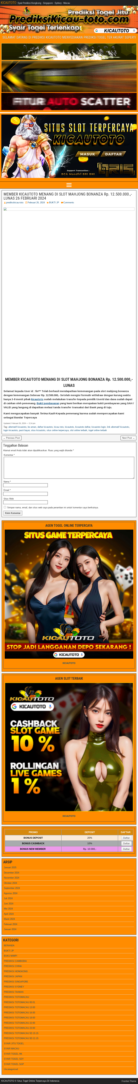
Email (7, 490)
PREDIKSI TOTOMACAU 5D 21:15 (21, 1038)
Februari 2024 (10, 924)
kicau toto (59, 427)
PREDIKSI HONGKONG (16, 971)
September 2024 (12, 888)
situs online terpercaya (58, 430)
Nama (7, 481)
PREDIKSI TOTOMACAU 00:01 (19, 1002)
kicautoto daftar (82, 427)
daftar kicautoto (45, 427)
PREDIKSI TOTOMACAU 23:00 (19, 1028)
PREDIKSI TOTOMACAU (16, 997)
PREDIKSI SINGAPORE (16, 981)
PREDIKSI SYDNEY (14, 986)
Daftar (126, 837)
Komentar (9, 455)
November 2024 (11, 877)
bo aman (32, 427)
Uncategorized (11, 1069)
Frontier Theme (129, 1081)
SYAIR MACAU (11, 1048)
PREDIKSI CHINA (13, 966)
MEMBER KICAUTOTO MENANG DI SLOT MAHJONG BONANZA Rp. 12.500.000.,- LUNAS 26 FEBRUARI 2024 (68, 196)
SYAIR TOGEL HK (13, 1054)
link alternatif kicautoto (118, 427)
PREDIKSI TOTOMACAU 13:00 (19, 1007)
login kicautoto (11, 430)
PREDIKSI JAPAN (13, 976)
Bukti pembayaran (48, 403)
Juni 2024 (8, 903)
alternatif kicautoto (17, 427)
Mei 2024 (8, 908)
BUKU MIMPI (10, 956)
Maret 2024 (9, 919)
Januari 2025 (10, 867)
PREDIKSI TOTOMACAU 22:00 (19, 1023)
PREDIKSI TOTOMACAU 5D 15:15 (21, 1033)
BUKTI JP (54, 202)
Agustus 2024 (10, 893)
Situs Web (9, 498)
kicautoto (37, 399)
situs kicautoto (38, 430)
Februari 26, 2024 (36, 202)
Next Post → (128, 438)
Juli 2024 (8, 898)
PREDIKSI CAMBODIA (15, 961)
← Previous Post (11, 438)
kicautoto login (99, 427)
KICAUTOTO (8, 3)
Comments (68, 202)
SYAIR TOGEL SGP (14, 1064)
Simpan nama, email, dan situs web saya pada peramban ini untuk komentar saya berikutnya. (53, 507)
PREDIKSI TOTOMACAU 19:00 (19, 1017)
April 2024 (9, 914)
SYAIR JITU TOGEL (14, 1043)
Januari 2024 (10, 929)
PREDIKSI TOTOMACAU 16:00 (19, 1012)
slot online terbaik (78, 430)
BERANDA (9, 945)
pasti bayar (24, 430)
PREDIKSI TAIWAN (13, 992)
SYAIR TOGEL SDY (14, 1059)
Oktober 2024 (10, 883)
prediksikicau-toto (14, 202)
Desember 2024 (11, 872)
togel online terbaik (98, 430)
